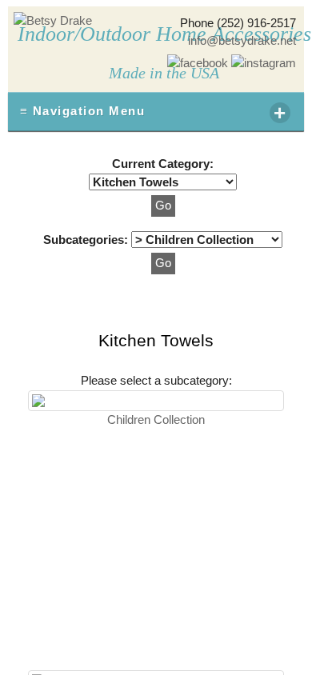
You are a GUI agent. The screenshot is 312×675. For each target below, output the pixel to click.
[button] (163, 206)
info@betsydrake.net (242, 40)
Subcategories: (87, 239)
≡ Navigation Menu (153, 113)
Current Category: (163, 163)
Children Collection (156, 419)
